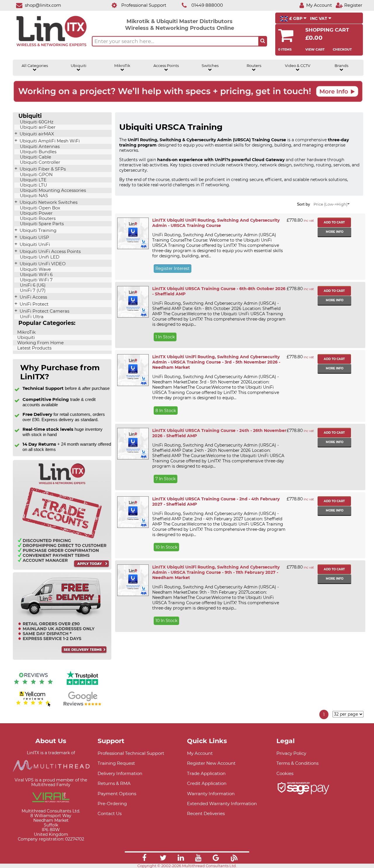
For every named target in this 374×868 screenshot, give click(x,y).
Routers (254, 65)
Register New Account (211, 763)
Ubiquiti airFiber (37, 127)
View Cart (315, 49)
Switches (210, 65)
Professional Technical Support (131, 753)
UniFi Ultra (31, 316)
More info (334, 231)
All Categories (35, 65)
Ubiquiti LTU (33, 185)
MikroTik (122, 65)
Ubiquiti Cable (35, 157)
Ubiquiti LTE (32, 179)
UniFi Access (32, 297)
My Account (200, 753)
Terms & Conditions (297, 763)
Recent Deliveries (206, 813)
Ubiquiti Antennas (39, 146)
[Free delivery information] (62, 658)
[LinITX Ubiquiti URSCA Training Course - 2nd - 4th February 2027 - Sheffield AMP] (132, 512)
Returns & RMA (114, 783)
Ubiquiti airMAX (36, 134)
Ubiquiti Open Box (39, 208)
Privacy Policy (291, 753)
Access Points (166, 65)
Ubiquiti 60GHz (36, 122)
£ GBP (296, 18)
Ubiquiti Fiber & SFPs (42, 169)
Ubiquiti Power (36, 213)
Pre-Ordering (112, 803)
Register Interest (172, 268)
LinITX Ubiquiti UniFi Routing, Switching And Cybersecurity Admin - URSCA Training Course (216, 223)
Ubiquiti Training (37, 230)
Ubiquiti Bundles (37, 151)
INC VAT (319, 18)
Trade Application (206, 773)
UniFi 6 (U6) (32, 285)
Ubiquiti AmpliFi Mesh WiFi (49, 141)
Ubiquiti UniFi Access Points (49, 251)
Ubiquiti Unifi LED (39, 257)
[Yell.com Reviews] (33, 706)
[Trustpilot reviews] (82, 685)
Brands (341, 65)
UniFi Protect (33, 304)
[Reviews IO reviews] (33, 685)
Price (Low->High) (330, 204)
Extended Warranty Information (222, 803)
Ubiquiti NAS (33, 195)
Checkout (342, 49)
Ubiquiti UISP (33, 237)
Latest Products (33, 348)
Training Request (116, 763)
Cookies (284, 773)
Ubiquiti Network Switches (47, 202)
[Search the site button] (262, 41)
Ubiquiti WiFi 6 (36, 274)
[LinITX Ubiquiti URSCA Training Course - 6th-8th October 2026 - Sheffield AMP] (132, 302)
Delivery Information (120, 773)
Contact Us (110, 813)
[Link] (144, 858)
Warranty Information (211, 793)
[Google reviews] (82, 706)
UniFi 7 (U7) (32, 290)
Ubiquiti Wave (35, 269)
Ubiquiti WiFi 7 (36, 280)
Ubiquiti (78, 65)
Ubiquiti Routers (37, 218)
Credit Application (206, 783)
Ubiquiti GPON (36, 174)
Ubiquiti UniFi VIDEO (42, 263)
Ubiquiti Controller (39, 162)
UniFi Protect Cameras (43, 311)
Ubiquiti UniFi (34, 244)
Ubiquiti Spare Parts (41, 223)
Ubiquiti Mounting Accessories (52, 190)
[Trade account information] (62, 568)
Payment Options (117, 793)
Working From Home (40, 342)
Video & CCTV (297, 65)
